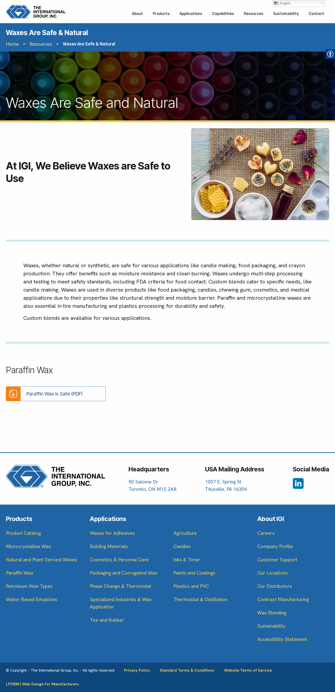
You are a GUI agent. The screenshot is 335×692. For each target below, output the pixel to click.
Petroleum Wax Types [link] (29, 586)
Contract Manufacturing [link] (283, 599)
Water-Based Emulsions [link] (31, 599)
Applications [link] (191, 13)
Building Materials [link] (109, 546)
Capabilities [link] (223, 13)
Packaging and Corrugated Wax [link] (123, 573)
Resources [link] (253, 13)
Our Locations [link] (272, 573)
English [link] (284, 3)
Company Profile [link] (275, 546)
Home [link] (12, 44)
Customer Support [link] (277, 559)
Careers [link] (266, 533)
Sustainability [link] (286, 13)
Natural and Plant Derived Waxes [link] (41, 559)
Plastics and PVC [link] (191, 586)
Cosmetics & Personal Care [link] (119, 559)
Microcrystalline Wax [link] (28, 546)
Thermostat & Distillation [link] (200, 599)
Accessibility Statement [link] (282, 639)
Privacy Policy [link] (137, 670)
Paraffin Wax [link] (19, 573)
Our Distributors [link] (274, 586)
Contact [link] (316, 13)
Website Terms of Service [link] (248, 670)
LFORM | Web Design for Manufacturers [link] (42, 684)
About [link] (137, 13)
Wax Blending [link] (271, 612)
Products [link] (161, 13)
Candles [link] (182, 546)
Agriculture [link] (185, 533)
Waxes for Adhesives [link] (112, 533)
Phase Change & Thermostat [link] (120, 586)
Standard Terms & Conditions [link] (187, 670)
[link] (35, 12)
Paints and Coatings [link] (194, 573)
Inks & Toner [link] (186, 559)
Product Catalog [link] (23, 533)
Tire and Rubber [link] (107, 620)
